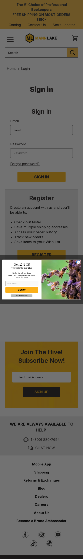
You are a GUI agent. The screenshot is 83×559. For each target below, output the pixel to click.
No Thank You (21, 296)
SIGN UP (22, 290)
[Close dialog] (78, 262)
